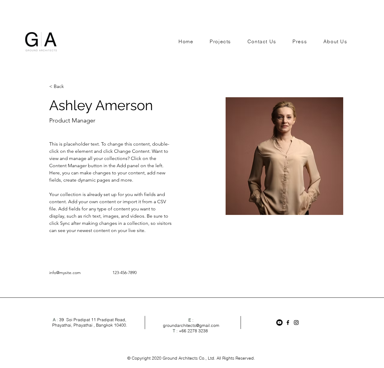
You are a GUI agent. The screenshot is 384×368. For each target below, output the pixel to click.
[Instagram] (296, 322)
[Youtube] (279, 322)
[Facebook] (288, 322)
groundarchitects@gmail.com (191, 325)
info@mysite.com (65, 272)
